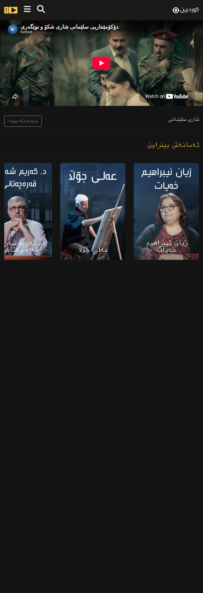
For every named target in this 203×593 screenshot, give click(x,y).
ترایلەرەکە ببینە (23, 121)
